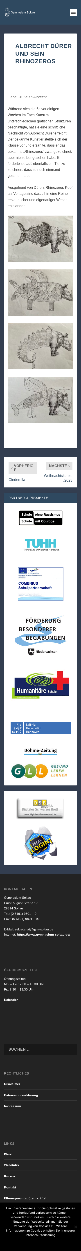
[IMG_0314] (40, 368)
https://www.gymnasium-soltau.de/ (43, 934)
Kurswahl (11, 1176)
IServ (8, 1154)
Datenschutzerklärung (21, 1095)
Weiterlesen (59, 1242)
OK (14, 1242)
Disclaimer (12, 1084)
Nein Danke (32, 1242)
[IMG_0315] (40, 422)
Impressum (12, 1106)
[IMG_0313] (40, 314)
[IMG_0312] (40, 260)
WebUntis (11, 1165)
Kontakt (10, 1187)
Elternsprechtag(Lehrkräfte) (25, 1198)
